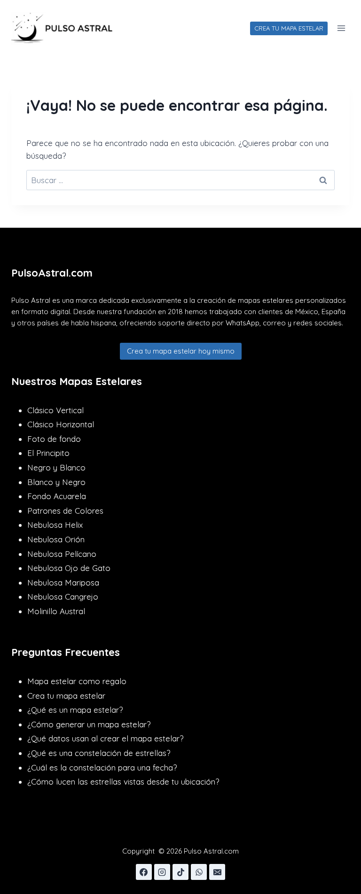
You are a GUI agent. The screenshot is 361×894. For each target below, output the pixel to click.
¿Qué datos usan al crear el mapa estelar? (105, 738)
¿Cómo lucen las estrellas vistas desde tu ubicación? (123, 781)
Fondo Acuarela (56, 496)
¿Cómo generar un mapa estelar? (88, 724)
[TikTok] (180, 872)
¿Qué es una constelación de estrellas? (98, 753)
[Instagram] (162, 872)
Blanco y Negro (56, 482)
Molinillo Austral (56, 611)
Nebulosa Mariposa (63, 582)
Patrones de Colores (65, 511)
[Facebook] (144, 872)
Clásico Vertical (55, 410)
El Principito (48, 453)
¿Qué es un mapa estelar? (75, 710)
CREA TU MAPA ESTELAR (288, 28)
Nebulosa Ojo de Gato (68, 568)
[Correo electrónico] (217, 872)
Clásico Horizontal (60, 424)
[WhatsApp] (199, 872)
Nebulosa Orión (56, 539)
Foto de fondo (54, 439)
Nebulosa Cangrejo (62, 596)
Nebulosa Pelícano (61, 554)
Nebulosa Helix (55, 525)
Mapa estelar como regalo (76, 681)
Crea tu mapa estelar (66, 696)
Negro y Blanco (56, 467)
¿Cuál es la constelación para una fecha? (102, 767)
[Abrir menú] (341, 28)
